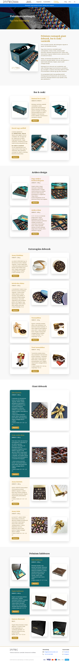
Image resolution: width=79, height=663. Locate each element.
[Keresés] (74, 2)
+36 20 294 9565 (48, 654)
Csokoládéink (46, 1)
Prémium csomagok (56, 2)
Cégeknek (38, 1)
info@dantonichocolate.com (51, 652)
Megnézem (35, 120)
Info (70, 1)
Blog (65, 1)
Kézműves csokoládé (15, 2)
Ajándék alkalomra (28, 2)
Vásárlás (15, 637)
